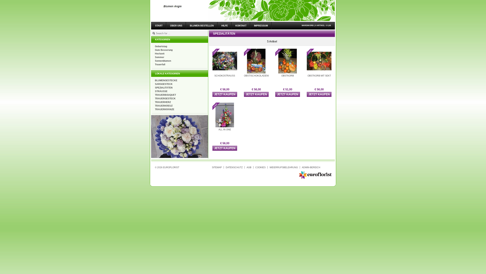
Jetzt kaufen (224, 94)
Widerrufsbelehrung (284, 167)
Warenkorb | (316, 25)
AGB (249, 167)
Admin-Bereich (311, 167)
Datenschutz (234, 167)
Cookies (260, 167)
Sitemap (217, 167)
